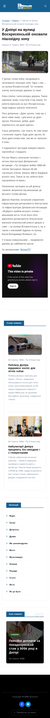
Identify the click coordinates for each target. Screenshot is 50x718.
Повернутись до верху (26, 713)
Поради (13, 571)
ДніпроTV (25, 250)
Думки (12, 537)
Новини (15, 21)
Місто (12, 550)
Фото (12, 585)
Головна (6, 21)
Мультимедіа (15, 557)
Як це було (15, 592)
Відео (12, 516)
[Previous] (37, 614)
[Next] (42, 614)
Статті (12, 578)
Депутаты (14, 530)
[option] (25, 642)
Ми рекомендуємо (18, 544)
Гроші (12, 523)
